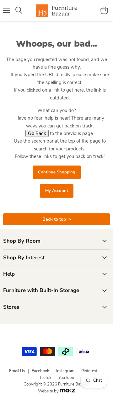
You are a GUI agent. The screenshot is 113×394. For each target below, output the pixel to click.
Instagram (65, 371)
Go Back (37, 133)
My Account (56, 191)
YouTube (66, 377)
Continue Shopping (56, 172)
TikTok (45, 377)
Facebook (40, 371)
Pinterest (89, 371)
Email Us (17, 371)
